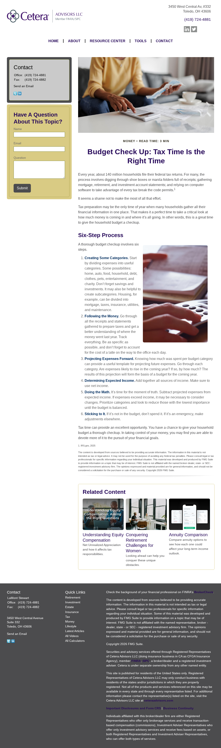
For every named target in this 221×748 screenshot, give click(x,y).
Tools (141, 41)
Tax (67, 616)
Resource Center (107, 41)
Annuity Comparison (188, 534)
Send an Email (23, 86)
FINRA (136, 661)
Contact (164, 41)
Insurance (72, 612)
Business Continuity (178, 708)
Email (17, 143)
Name (18, 129)
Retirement (72, 597)
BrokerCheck (203, 592)
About (74, 41)
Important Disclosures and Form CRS (133, 708)
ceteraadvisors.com (158, 700)
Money (69, 621)
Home (53, 41)
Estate (69, 607)
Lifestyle (70, 626)
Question (20, 157)
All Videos (72, 636)
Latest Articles (74, 631)
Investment (72, 602)
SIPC (145, 661)
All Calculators (75, 640)
